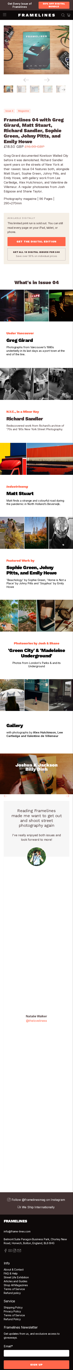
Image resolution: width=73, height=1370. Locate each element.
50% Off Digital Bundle (54, 5)
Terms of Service (14, 1289)
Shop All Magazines (16, 1285)
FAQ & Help (11, 1273)
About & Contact (14, 1269)
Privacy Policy (12, 1311)
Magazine (23, 111)
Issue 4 (9, 111)
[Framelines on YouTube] (10, 1251)
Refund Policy (12, 1319)
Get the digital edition (36, 241)
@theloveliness (36, 1021)
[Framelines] (36, 15)
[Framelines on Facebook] (5, 1251)
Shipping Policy (13, 1307)
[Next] (47, 80)
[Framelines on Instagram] (14, 1251)
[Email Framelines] (19, 1251)
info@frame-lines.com (17, 1231)
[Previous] (26, 80)
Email (8, 1346)
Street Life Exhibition (16, 1277)
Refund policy (12, 1293)
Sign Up (36, 1364)
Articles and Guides (15, 1281)
